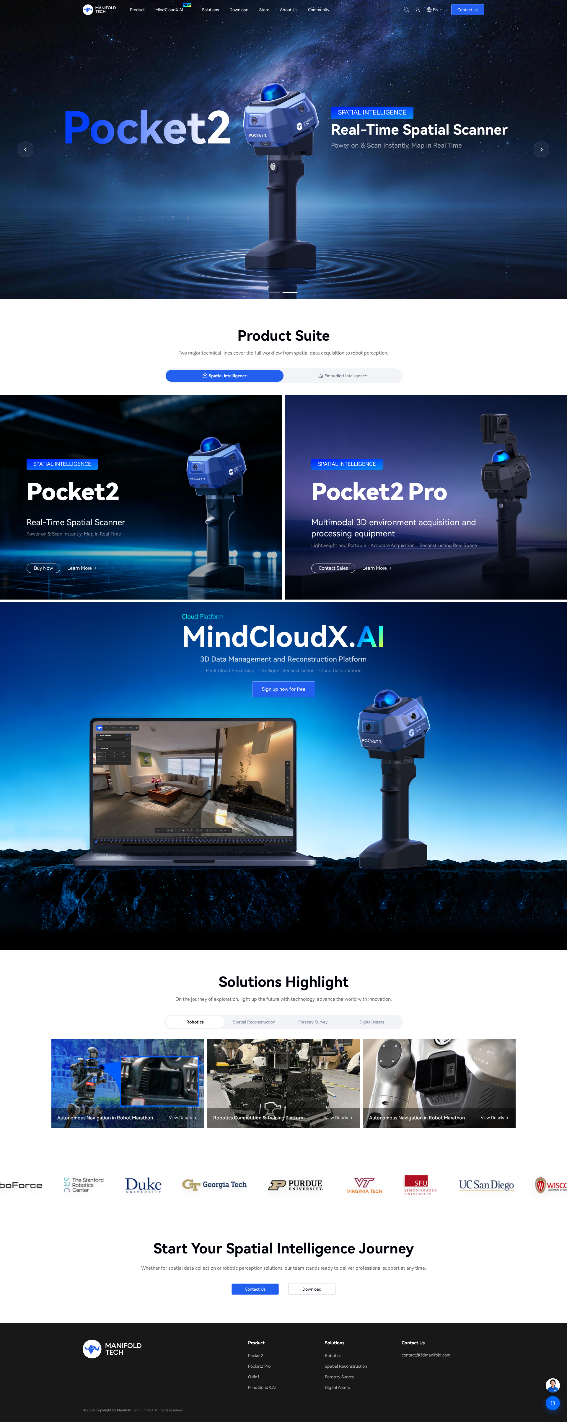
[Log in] (418, 9)
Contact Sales (333, 568)
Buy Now (43, 568)
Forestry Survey (313, 1022)
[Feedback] (553, 1403)
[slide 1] (277, 292)
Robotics (195, 1022)
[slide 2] (292, 292)
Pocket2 (255, 1355)
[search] (406, 9)
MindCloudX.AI (262, 1387)
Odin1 (254, 1376)
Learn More (79, 568)
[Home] (149, 1349)
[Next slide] (541, 149)
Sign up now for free (283, 689)
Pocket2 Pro (259, 1366)
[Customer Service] (553, 1385)
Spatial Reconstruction (254, 1022)
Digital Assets (371, 1022)
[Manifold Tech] (99, 9)
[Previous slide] (25, 149)
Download (312, 1289)
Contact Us (467, 9)
